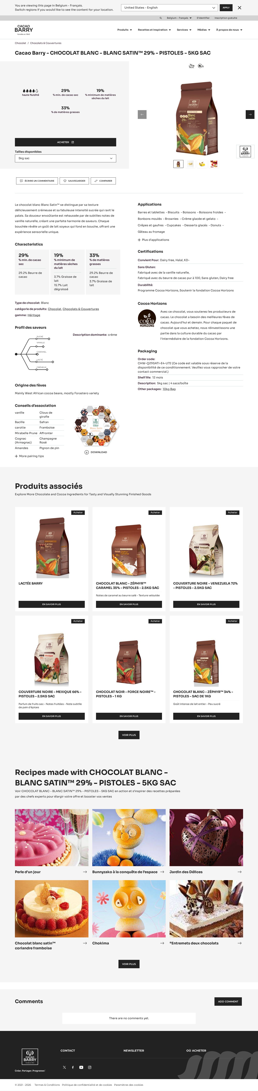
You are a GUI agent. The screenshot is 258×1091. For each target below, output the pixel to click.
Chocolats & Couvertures (45, 43)
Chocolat (20, 43)
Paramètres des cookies (128, 1084)
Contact (68, 1050)
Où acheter (196, 1050)
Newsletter (134, 1050)
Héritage (34, 315)
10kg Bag (169, 389)
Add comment (228, 1001)
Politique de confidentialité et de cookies (87, 1084)
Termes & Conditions (47, 1084)
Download (99, 452)
